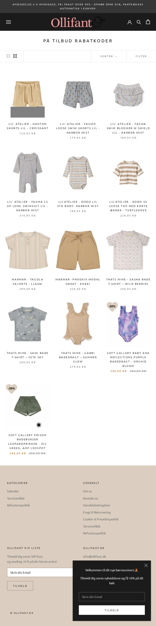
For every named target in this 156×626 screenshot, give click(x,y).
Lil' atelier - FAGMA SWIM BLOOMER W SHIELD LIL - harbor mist (128, 128)
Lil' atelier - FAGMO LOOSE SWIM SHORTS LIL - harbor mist (78, 128)
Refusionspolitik (18, 505)
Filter (141, 56)
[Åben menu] (8, 22)
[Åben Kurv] (148, 21)
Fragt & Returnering (97, 512)
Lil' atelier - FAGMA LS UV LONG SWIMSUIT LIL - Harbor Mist (27, 206)
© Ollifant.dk (22, 612)
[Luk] (146, 565)
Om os (87, 491)
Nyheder (13, 491)
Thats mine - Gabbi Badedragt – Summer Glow (78, 357)
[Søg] (139, 22)
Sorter (107, 56)
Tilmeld (112, 610)
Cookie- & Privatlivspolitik (101, 519)
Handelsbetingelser (96, 505)
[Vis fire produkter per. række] (15, 56)
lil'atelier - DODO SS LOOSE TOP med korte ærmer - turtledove (128, 206)
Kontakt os (90, 498)
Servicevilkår (16, 498)
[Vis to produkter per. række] (8, 56)
